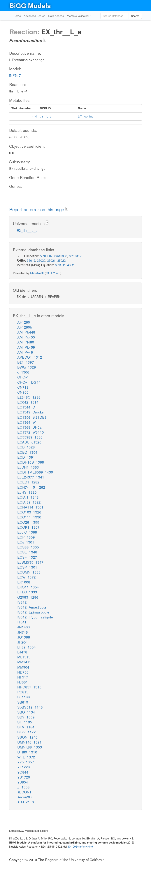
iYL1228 (23, 766)
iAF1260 (23, 322)
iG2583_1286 (27, 597)
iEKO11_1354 (28, 586)
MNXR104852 (64, 264)
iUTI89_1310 (27, 751)
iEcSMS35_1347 (30, 562)
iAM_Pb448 (26, 331)
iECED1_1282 (28, 481)
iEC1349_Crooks (30, 411)
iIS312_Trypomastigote (35, 616)
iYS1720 (23, 776)
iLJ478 (22, 651)
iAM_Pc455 (26, 336)
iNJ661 (22, 681)
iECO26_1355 (28, 522)
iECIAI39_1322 (29, 501)
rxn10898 (60, 255)
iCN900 (23, 392)
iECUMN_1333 (29, 571)
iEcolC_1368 (27, 532)
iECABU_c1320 (29, 441)
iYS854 (22, 781)
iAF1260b (24, 327)
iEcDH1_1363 (28, 466)
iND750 (23, 671)
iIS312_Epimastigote (33, 611)
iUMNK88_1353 (29, 746)
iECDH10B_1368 (30, 462)
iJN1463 (23, 626)
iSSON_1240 (27, 736)
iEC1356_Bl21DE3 (32, 417)
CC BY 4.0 (53, 273)
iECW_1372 (26, 576)
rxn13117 (75, 255)
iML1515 (23, 656)
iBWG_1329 (26, 366)
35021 (51, 260)
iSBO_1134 (26, 711)
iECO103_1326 (29, 511)
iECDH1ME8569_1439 (35, 471)
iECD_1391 (26, 457)
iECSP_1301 (27, 567)
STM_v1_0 (25, 801)
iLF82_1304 (26, 646)
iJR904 (22, 641)
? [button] (44, 39)
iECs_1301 (25, 541)
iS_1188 (23, 696)
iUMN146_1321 (29, 741)
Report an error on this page (37, 209)
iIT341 (22, 621)
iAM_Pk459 (26, 347)
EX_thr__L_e (27, 230)
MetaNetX (37, 273)
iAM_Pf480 (25, 341)
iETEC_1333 (27, 591)
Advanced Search (34, 16)
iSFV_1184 (25, 726)
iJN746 (22, 632)
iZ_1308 (23, 786)
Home (17, 16)
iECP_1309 (26, 536)
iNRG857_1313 (29, 686)
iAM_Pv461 (26, 352)
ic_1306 (23, 371)
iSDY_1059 (26, 716)
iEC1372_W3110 (30, 432)
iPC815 (22, 691)
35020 (41, 260)
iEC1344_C (26, 406)
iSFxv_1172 (26, 731)
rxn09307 (46, 255)
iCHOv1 (23, 376)
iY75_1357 (25, 761)
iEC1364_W (26, 422)
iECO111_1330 (29, 516)
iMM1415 (24, 661)
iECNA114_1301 (30, 506)
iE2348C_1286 (29, 397)
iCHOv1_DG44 (29, 382)
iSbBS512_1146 (30, 706)
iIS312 (22, 601)
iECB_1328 (26, 446)
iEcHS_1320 (27, 492)
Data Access (56, 16)
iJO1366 (23, 636)
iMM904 (23, 667)
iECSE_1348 (27, 551)
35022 (61, 260)
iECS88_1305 (28, 546)
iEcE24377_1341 (30, 476)
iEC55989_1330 (30, 436)
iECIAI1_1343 (28, 497)
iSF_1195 (24, 721)
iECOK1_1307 (28, 527)
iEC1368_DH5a (29, 427)
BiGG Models (30, 5)
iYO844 (22, 771)
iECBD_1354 (27, 452)
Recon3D (24, 796)
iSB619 (22, 702)
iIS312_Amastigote (32, 606)
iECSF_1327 (27, 557)
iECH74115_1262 (31, 487)
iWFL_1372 (26, 756)
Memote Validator (78, 16)
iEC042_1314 (27, 401)
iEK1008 (23, 581)
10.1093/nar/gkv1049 (80, 846)
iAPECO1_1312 (29, 357)
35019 (31, 260)
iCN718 (23, 387)
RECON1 (24, 791)
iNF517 (15, 75)
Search (135, 16)
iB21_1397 (25, 362)
